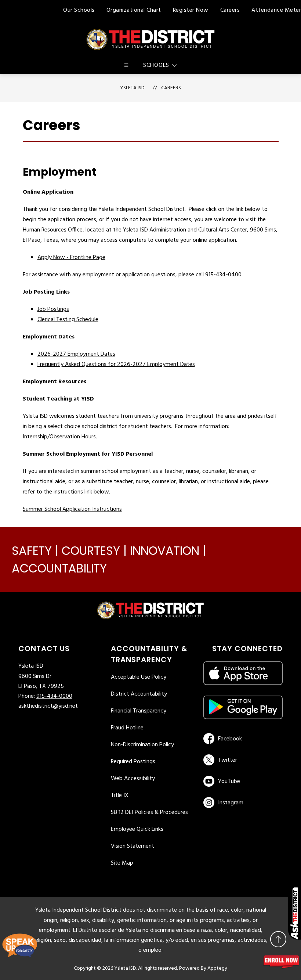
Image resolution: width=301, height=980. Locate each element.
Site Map (122, 863)
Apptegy (217, 968)
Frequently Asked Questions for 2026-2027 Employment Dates (116, 364)
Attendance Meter (276, 10)
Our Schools (79, 10)
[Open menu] (126, 65)
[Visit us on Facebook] (241, 738)
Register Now (190, 10)
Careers (230, 10)
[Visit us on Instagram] (243, 802)
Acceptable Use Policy (138, 677)
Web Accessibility (133, 778)
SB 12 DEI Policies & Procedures (149, 812)
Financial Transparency (138, 711)
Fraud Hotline (127, 728)
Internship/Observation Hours (59, 437)
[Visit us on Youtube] (241, 781)
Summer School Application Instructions (72, 509)
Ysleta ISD (132, 88)
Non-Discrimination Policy (142, 745)
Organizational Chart (133, 10)
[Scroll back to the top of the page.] (278, 939)
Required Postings (133, 762)
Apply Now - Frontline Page (71, 257)
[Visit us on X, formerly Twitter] (241, 760)
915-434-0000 (54, 696)
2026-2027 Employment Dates (76, 354)
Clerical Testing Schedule (67, 319)
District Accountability (139, 694)
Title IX (119, 795)
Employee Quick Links (137, 829)
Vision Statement (132, 846)
